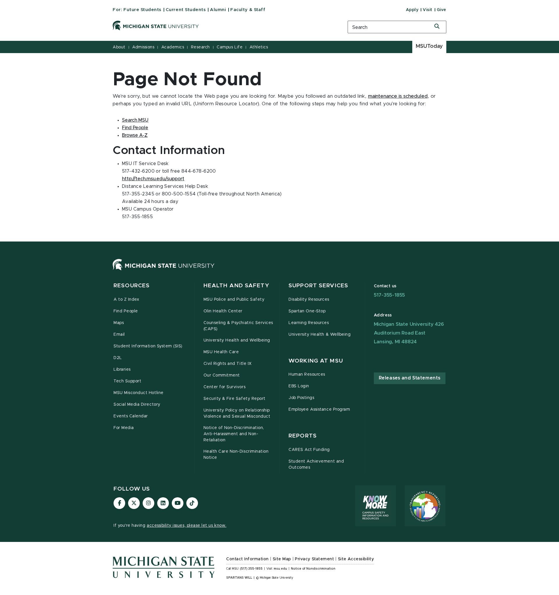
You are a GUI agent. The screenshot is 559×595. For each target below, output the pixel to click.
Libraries (122, 370)
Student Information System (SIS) (148, 346)
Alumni (218, 10)
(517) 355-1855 (251, 568)
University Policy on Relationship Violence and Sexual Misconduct (237, 413)
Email (119, 334)
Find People (135, 127)
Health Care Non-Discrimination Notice (236, 454)
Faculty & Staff (247, 10)
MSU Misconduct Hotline (139, 393)
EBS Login (299, 386)
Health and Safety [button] (236, 285)
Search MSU (135, 120)
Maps (119, 323)
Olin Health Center (223, 311)
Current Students (186, 10)
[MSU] (164, 270)
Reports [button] (303, 436)
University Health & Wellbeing (320, 334)
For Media (124, 428)
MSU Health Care (221, 352)
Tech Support (127, 381)
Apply (412, 10)
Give (441, 10)
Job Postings (301, 398)
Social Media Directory (137, 404)
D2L (118, 358)
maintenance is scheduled (398, 96)
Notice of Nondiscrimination (313, 568)
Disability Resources (309, 300)
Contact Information (247, 559)
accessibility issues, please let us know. (187, 526)
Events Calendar (131, 416)
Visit (427, 10)
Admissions (143, 47)
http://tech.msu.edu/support (153, 178)
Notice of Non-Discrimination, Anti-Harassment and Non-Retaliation (234, 434)
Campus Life (230, 47)
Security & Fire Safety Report (235, 399)
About (119, 47)
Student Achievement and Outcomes (316, 464)
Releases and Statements (410, 378)
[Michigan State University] (223, 25)
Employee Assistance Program (319, 409)
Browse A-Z (135, 135)
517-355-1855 (389, 295)
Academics (172, 47)
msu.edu (280, 568)
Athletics (259, 47)
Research (200, 47)
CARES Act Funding (309, 450)
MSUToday (429, 46)
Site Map (282, 559)
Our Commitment (222, 375)
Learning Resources (309, 323)
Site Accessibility (356, 559)
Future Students (142, 10)
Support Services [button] (318, 285)
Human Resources (307, 374)
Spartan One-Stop (307, 311)
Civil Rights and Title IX (228, 364)
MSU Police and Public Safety (234, 300)
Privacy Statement (314, 559)
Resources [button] (132, 285)
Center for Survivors (225, 387)
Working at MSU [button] (316, 361)
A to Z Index (126, 300)
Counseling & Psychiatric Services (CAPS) (238, 326)
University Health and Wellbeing (237, 340)
